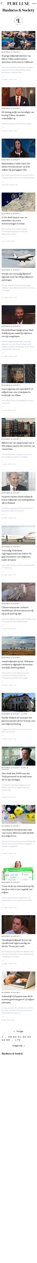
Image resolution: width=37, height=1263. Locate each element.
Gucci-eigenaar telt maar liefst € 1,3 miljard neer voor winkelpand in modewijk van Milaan (17, 392)
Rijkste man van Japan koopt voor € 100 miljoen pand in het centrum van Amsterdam (18, 445)
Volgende (18, 1046)
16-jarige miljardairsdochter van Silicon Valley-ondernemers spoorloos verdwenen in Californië (17, 58)
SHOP (34, 3)
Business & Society (11, 52)
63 (29, 1037)
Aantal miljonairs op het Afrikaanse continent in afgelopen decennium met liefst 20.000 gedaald (18, 664)
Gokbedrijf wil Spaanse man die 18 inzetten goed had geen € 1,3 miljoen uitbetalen (18, 999)
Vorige (18, 1031)
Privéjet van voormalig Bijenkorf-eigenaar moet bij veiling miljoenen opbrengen (17, 276)
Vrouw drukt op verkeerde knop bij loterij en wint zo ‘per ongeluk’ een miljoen (18, 889)
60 (15, 1037)
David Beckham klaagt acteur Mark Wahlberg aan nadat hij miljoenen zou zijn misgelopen (18, 333)
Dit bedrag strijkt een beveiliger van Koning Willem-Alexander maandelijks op (18, 115)
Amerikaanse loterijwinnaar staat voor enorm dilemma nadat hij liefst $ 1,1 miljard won (18, 832)
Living (24, 714)
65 (8, 1040)
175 (17, 1040)
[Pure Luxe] (18, 4)
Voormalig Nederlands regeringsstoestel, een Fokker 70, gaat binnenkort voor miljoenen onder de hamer (17, 555)
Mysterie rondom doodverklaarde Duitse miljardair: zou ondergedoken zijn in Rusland (18, 499)
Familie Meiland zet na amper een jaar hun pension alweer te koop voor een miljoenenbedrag (18, 720)
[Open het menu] (2, 4)
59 (10, 1037)
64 (3, 1040)
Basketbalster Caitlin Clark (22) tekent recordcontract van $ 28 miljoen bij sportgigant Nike (16, 166)
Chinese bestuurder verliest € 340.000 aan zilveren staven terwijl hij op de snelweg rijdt (17, 610)
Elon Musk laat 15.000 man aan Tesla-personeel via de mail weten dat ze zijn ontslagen (17, 776)
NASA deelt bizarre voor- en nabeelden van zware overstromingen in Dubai (14, 220)
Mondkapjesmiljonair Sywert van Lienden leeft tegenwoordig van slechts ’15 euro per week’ (17, 943)
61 (20, 1037)
